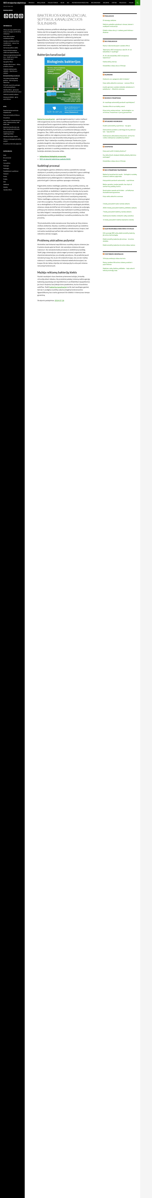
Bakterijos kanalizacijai (46, 119)
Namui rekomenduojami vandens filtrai (116, 46)
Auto (4, 155)
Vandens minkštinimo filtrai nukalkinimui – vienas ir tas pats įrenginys (11, 43)
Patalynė (5, 174)
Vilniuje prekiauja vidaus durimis (114, 258)
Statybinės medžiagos (114, 254)
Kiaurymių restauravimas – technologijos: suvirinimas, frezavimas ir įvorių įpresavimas (118, 111)
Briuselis (31, 2)
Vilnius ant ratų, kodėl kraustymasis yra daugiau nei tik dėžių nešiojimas (12, 32)
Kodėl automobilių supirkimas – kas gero (117, 126)
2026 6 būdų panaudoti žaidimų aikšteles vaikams (120, 208)
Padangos (6, 166)
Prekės (5, 179)
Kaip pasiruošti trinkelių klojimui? (114, 151)
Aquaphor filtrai (8, 62)
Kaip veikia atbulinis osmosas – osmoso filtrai (118, 83)
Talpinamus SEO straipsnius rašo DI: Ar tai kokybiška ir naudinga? (117, 51)
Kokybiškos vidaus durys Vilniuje (114, 66)
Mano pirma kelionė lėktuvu (11, 115)
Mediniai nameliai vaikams (10, 94)
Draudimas (6, 118)
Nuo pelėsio (6, 163)
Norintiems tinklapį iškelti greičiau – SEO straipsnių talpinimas (10, 80)
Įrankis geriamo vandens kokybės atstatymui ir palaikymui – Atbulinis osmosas (119, 88)
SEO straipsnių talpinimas (14, 2)
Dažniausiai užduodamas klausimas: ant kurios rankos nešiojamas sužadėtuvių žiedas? (119, 137)
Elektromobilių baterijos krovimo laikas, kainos (119, 245)
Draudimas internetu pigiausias (12, 144)
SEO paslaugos (111, 41)
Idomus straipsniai (113, 98)
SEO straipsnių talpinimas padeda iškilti (55, 159)
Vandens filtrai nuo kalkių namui (114, 106)
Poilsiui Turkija (53, 2)
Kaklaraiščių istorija (110, 62)
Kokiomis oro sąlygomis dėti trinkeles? (116, 79)
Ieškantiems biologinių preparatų (53, 156)
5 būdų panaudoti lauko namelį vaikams (116, 204)
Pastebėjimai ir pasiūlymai (80, 2)
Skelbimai (106, 2)
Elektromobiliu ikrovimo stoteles (119, 229)
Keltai (62, 2)
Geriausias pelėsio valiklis (10, 48)
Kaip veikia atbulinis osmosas (113, 196)
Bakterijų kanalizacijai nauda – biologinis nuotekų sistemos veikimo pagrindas (120, 175)
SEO (68, 2)
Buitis (5, 160)
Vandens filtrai (7, 190)
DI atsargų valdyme (109, 20)
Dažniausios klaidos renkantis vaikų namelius (118, 216)
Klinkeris (109, 75)
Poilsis (131, 2)
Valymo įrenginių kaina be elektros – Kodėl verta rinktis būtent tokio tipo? (12, 57)
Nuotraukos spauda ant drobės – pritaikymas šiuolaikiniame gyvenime (118, 191)
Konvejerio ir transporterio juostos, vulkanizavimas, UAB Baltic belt (12, 122)
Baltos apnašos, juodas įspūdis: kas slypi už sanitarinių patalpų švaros (117, 185)
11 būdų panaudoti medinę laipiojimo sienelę (118, 220)
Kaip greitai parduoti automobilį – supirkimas (118, 180)
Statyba (114, 2)
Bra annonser (95, 2)
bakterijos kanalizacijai (58, 287)
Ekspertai (109, 147)
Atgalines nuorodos (113, 121)
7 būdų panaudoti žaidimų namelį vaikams (117, 212)
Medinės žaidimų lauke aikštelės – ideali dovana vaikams (10, 71)
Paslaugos (122, 2)
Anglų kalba (41, 2)
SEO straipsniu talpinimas (116, 170)
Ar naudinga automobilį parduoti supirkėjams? (119, 102)
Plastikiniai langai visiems (10, 136)
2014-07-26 (59, 300)
